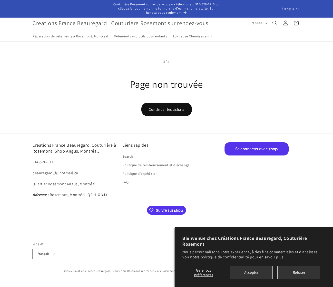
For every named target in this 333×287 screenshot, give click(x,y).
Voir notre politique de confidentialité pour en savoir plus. (233, 257)
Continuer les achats (167, 109)
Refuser (299, 272)
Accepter (251, 272)
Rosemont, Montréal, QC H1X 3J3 (69, 194)
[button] (274, 23)
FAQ (125, 182)
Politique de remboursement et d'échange (155, 165)
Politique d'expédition (139, 173)
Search (127, 156)
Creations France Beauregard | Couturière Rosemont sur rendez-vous (117, 271)
